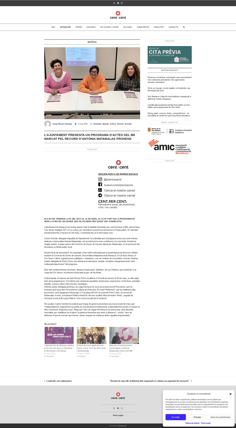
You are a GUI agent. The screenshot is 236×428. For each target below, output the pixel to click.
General (120, 124)
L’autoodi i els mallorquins (58, 381)
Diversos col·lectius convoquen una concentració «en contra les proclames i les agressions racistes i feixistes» (169, 79)
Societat (128, 124)
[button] (230, 394)
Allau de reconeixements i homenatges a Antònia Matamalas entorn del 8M (121, 348)
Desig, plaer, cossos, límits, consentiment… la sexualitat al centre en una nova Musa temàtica (169, 114)
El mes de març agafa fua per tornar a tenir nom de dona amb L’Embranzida (91, 348)
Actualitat (97, 124)
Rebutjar (197, 417)
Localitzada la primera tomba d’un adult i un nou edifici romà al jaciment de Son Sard (169, 106)
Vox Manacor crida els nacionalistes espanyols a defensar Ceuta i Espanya (169, 97)
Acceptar (176, 417)
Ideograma (122, 426)
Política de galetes (192, 423)
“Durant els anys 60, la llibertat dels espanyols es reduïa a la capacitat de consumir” (149, 381)
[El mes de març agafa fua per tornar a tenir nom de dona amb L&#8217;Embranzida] (92, 335)
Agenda (105, 124)
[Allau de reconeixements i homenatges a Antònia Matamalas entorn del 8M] (124, 335)
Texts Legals (206, 423)
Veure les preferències (220, 417)
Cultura (113, 124)
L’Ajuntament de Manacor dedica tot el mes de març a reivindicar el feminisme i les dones (59, 348)
